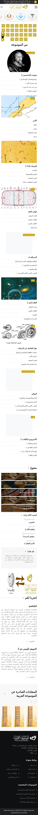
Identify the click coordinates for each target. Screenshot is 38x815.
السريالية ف (32, 257)
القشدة (34, 170)
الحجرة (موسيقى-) (31, 402)
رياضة (32, 189)
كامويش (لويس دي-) (27, 649)
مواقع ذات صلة (12, 773)
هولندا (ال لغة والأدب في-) (28, 451)
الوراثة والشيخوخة (31, 174)
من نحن (32, 765)
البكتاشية (33, 606)
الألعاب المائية (32, 220)
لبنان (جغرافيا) (32, 133)
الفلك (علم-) (32, 303)
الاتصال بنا (32, 777)
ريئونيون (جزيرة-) (28, 536)
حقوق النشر (31, 773)
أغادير (35, 121)
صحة (33, 144)
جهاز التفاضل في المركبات (27, 348)
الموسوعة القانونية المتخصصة (25, 794)
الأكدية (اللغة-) (32, 455)
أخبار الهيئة (31, 769)
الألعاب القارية (32, 224)
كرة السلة (34, 227)
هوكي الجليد (32, 212)
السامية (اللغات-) (31, 443)
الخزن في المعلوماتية (30, 319)
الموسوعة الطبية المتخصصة (26, 790)
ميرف (35, 136)
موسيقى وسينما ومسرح (28, 371)
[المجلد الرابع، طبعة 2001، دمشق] (17, 716)
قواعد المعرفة (32, 360)
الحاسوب (31, 522)
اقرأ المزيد (31, 641)
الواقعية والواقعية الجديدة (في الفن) (26, 261)
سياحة (32, 98)
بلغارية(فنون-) (32, 269)
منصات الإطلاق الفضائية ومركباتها (26, 352)
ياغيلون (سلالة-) (32, 91)
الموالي (34, 394)
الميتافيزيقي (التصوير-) (30, 265)
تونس (35, 129)
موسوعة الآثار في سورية (27, 798)
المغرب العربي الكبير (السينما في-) (26, 406)
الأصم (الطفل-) (29, 543)
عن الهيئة (14, 765)
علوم (33, 280)
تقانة (33, 326)
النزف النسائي (32, 178)
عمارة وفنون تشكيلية (29, 235)
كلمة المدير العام (12, 769)
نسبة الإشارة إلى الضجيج (29, 364)
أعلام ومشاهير (30, 53)
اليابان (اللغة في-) (31, 447)
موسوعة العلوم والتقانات (27, 802)
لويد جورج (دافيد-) (31, 83)
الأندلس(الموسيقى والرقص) (28, 398)
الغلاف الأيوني (32, 311)
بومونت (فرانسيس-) (29, 75)
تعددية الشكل (33, 307)
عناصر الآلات (33, 356)
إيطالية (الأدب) (29, 529)
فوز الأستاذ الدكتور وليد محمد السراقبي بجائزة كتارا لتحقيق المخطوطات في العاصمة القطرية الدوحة (16, 2)
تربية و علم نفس (30, 540)
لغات (33, 417)
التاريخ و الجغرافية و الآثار (28, 533)
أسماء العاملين (12, 777)
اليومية (35, 315)
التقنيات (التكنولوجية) (29, 519)
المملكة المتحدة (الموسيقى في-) (26, 410)
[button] (35, 701)
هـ (21, 39)
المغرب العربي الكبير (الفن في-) (27, 273)
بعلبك (35, 125)
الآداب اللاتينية (31, 526)
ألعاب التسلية (33, 216)
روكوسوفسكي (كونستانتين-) (28, 79)
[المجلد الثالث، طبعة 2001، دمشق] (30, 716)
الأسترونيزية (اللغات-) (29, 439)
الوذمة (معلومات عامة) (30, 182)
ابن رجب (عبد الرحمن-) (29, 87)
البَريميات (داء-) (31, 166)
